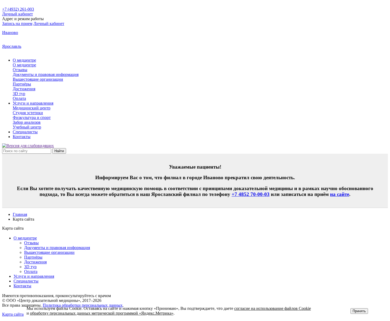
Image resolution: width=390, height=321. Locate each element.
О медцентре (25, 238)
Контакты (22, 286)
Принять (359, 311)
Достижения (35, 262)
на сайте (339, 194)
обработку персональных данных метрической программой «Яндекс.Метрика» (102, 313)
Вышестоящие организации (49, 252)
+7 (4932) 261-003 (18, 9)
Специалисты (26, 281)
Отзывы (31, 243)
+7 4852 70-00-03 (251, 194)
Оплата (30, 271)
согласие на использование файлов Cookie (272, 308)
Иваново (10, 32)
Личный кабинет (48, 23)
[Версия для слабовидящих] (28, 145)
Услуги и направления (34, 276)
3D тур (30, 266)
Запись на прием (17, 23)
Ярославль (11, 46)
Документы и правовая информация (57, 247)
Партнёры (33, 257)
